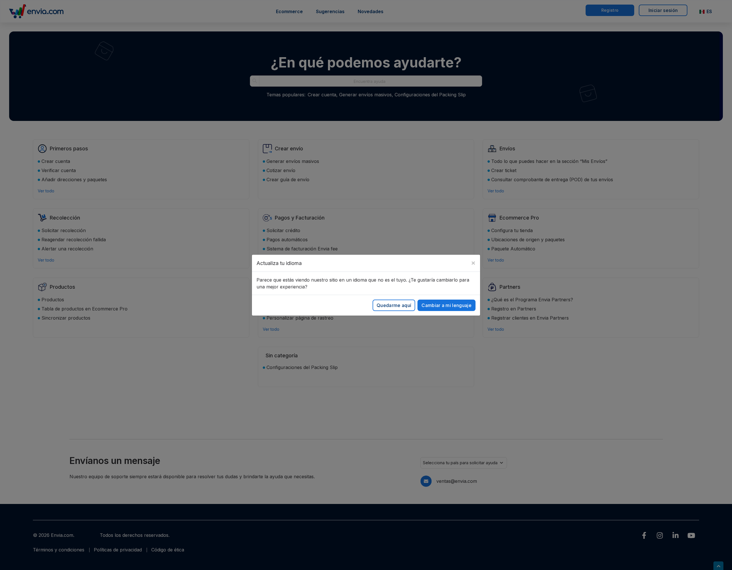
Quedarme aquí (394, 305)
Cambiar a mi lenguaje (446, 305)
